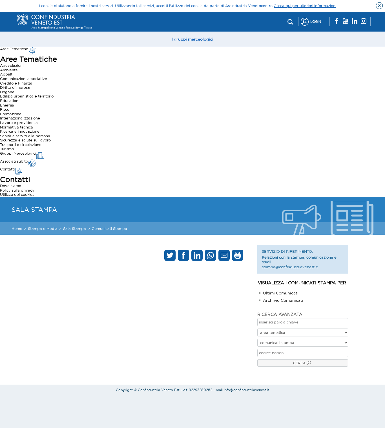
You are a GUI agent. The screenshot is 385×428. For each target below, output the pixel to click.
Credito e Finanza (16, 83)
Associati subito (14, 161)
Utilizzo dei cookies (17, 194)
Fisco (4, 109)
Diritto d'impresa (15, 87)
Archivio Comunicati (283, 300)
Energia (7, 105)
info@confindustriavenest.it (246, 390)
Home (17, 228)
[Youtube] (345, 21)
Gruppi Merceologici (18, 153)
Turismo (7, 149)
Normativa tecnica (16, 127)
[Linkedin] (354, 21)
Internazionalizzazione (20, 118)
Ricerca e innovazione (19, 131)
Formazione (10, 114)
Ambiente (9, 70)
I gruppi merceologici (192, 39)
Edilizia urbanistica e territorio (27, 96)
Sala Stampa (74, 228)
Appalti (6, 74)
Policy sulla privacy (17, 190)
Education (9, 101)
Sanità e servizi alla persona (25, 136)
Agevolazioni (11, 65)
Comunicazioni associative (23, 79)
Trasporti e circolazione (20, 145)
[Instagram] (363, 21)
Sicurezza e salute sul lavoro (25, 140)
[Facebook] (336, 21)
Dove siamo (10, 186)
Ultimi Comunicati (280, 293)
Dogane (7, 92)
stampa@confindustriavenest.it (290, 267)
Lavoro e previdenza (19, 123)
